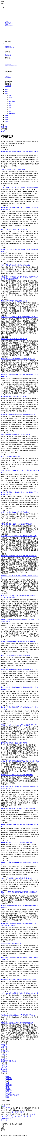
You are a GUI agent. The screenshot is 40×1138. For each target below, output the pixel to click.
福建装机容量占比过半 (12, 943)
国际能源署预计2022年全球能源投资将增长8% (16, 524)
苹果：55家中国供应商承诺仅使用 (15, 655)
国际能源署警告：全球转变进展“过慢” (17, 842)
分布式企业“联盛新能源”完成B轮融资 (17, 878)
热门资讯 (4, 1065)
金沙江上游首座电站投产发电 (11, 456)
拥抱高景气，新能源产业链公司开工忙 (14, 339)
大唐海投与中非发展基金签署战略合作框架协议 (17, 775)
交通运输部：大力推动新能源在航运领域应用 (19, 317)
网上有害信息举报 (18, 1112)
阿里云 (8, 1108)
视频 (6, 117)
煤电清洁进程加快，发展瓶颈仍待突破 (14, 743)
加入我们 (4, 1059)
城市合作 (4, 1045)
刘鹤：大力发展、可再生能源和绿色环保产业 (19, 993)
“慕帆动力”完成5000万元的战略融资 (13, 169)
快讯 (6, 91)
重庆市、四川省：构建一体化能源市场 (14, 229)
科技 (10, 111)
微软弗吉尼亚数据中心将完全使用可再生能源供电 (18, 808)
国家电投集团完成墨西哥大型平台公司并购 (19, 979)
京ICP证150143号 (17, 1116)
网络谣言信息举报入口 (8, 1061)
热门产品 (4, 1067)
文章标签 (4, 1069)
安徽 (10, 103)
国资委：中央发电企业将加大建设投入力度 (19, 725)
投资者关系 (5, 1051)
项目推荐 (12, 101)
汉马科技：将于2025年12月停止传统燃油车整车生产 (19, 536)
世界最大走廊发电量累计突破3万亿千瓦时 (18, 641)
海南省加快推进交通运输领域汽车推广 (17, 1023)
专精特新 (12, 113)
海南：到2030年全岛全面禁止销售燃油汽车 (15, 434)
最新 (10, 105)
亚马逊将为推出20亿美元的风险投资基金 (18, 1015)
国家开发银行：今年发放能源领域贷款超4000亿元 (18, 359)
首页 (6, 89)
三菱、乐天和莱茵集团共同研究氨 (15, 265)
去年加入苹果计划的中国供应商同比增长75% (19, 669)
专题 (6, 119)
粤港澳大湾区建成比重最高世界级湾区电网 (19, 556)
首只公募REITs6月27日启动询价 (15, 512)
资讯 (6, 93)
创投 (10, 107)
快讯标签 (4, 1071)
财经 (10, 97)
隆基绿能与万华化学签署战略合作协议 (14, 301)
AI (9, 99)
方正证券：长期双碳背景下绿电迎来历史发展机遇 (18, 414)
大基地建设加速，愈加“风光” (14, 396)
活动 (6, 121)
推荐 (10, 95)
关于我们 (4, 1055)
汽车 (10, 109)
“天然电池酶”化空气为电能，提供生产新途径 (19, 187)
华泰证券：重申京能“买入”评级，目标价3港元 (20, 761)
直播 (6, 115)
